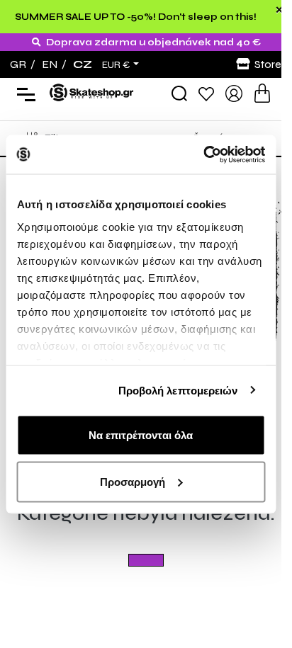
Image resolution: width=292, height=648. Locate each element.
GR (18, 64)
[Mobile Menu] (23, 93)
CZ (82, 64)
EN (49, 64)
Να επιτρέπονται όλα (141, 435)
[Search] (179, 93)
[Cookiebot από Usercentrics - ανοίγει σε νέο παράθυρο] (203, 154)
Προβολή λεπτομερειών (178, 390)
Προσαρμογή (132, 481)
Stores (270, 64)
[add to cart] (262, 93)
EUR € (116, 65)
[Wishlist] (206, 93)
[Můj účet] (233, 92)
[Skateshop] (92, 92)
